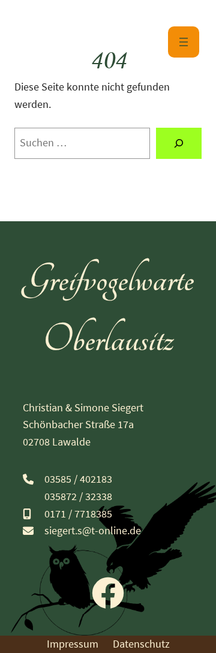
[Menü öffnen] (183, 42)
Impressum (72, 644)
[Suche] (179, 143)
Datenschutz (141, 644)
